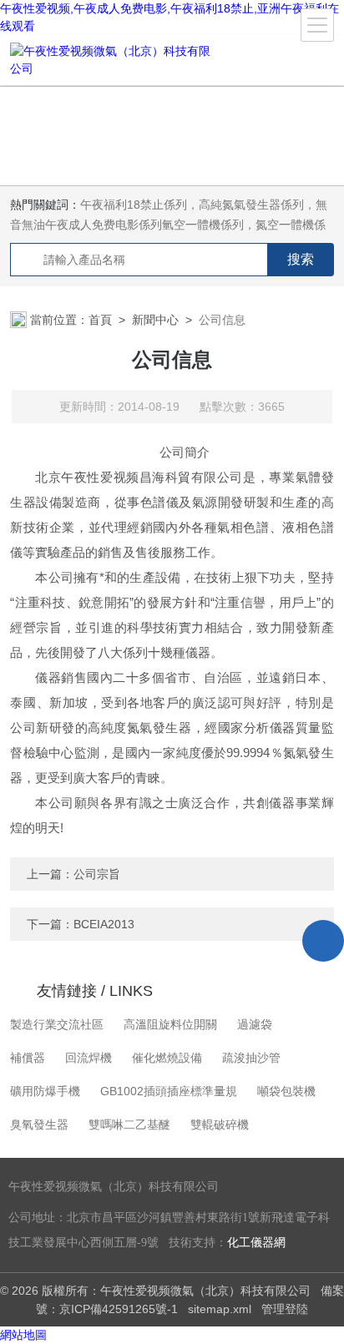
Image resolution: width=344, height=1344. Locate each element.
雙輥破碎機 (219, 1124)
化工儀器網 (256, 1242)
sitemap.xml (219, 1309)
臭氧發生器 (39, 1124)
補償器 (27, 1057)
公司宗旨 (96, 874)
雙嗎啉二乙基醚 (129, 1124)
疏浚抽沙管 (251, 1057)
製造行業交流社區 (57, 1024)
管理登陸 (284, 1309)
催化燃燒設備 (167, 1057)
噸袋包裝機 (286, 1091)
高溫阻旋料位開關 (170, 1024)
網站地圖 (23, 1334)
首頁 (100, 319)
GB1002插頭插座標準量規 (168, 1091)
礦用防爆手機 (45, 1091)
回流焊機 (88, 1057)
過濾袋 (254, 1024)
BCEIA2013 (103, 924)
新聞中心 (155, 319)
